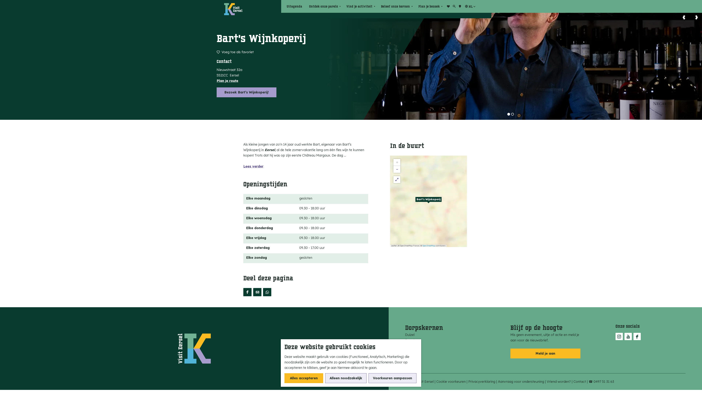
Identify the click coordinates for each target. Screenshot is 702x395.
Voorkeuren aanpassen (392, 378)
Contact (580, 381)
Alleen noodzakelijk (346, 378)
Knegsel (411, 346)
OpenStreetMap (428, 246)
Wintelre (411, 362)
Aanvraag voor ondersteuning (521, 381)
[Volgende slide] (696, 17)
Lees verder (253, 166)
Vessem (411, 357)
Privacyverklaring (482, 381)
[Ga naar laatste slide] (684, 17)
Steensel (411, 351)
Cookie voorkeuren (451, 381)
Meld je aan (545, 353)
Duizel (409, 335)
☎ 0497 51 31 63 (601, 381)
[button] (428, 201)
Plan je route (227, 81)
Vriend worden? (559, 381)
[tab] (508, 114)
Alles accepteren (304, 378)
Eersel (409, 340)
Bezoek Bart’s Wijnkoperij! (246, 92)
